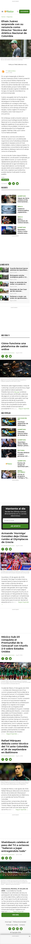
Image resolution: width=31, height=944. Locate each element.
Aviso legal (8, 922)
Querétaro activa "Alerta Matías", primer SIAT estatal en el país (23, 445)
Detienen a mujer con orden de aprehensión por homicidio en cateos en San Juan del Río (19, 299)
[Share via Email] (17, 183)
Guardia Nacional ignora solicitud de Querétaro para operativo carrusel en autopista (19, 271)
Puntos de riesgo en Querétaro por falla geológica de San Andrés (23, 466)
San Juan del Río (22, 419)
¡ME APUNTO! (15, 526)
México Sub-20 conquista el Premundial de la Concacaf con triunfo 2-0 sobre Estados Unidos (14, 644)
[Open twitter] (13, 928)
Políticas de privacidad (19, 922)
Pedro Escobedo (21, 471)
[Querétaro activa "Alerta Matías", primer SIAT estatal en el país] (8, 443)
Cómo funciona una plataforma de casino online (14, 346)
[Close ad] (29, 936)
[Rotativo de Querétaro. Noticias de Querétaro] (10, 11)
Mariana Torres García (9, 352)
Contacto (22, 925)
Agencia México (12, 70)
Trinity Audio (17, 64)
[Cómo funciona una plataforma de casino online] (15, 368)
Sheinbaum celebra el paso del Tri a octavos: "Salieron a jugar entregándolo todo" (15, 846)
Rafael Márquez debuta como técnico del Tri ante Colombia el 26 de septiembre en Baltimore (14, 746)
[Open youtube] (21, 928)
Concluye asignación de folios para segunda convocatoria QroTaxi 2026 (23, 426)
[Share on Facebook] (9, 183)
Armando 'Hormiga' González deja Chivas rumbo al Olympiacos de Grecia (14, 538)
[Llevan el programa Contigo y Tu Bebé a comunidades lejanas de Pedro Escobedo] (8, 474)
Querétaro (22, 196)
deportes (5, 179)
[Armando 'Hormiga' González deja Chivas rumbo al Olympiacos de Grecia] (15, 561)
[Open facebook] (9, 928)
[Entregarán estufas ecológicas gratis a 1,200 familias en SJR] (4, 277)
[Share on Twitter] (13, 183)
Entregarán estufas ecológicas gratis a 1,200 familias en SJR (19, 277)
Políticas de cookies (12, 925)
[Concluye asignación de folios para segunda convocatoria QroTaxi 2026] (8, 422)
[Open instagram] (17, 928)
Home (3, 17)
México (20, 206)
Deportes (9, 17)
